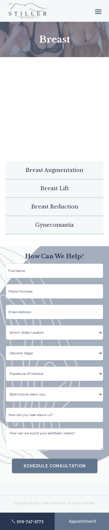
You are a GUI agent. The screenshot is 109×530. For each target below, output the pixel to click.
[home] (27, 11)
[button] (98, 11)
